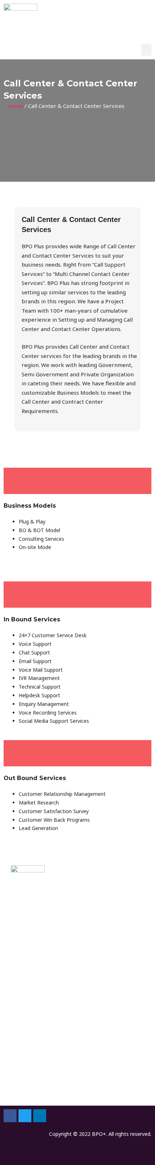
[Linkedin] (39, 1115)
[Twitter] (24, 1115)
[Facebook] (10, 1115)
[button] (146, 50)
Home (15, 105)
